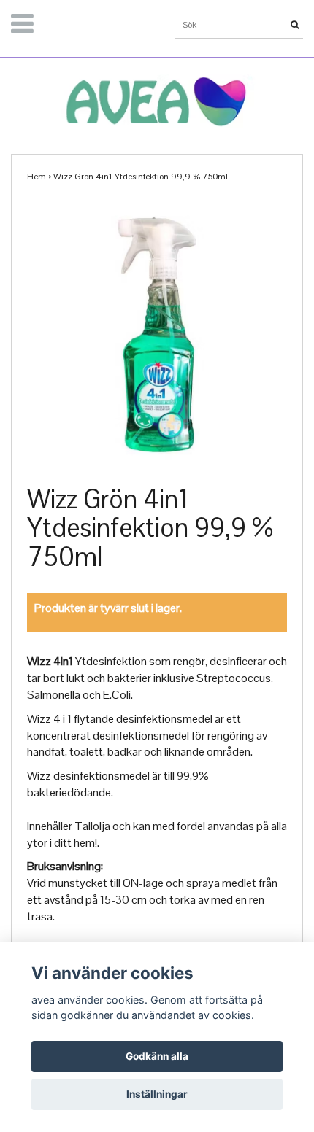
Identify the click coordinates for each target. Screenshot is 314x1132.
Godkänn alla (157, 1056)
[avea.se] (157, 97)
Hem (36, 176)
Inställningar (157, 1094)
